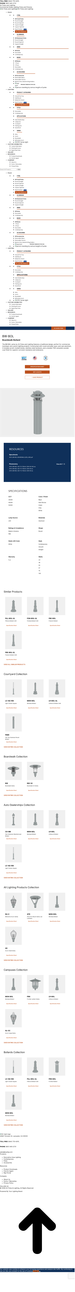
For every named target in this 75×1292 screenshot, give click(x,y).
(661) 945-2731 (8, 3)
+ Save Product (37, 377)
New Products (20, 29)
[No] (39, 1271)
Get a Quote (37, 372)
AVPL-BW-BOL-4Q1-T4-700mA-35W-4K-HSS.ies (22, 466)
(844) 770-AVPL (9, 1)
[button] (37, 412)
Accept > (35, 1271)
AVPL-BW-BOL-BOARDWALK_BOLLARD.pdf (21, 457)
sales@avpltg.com (6, 1152)
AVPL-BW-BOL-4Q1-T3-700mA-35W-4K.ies (21, 470)
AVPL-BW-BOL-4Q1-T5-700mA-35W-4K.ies (21, 468)
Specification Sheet (37, 366)
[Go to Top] (37, 1267)
